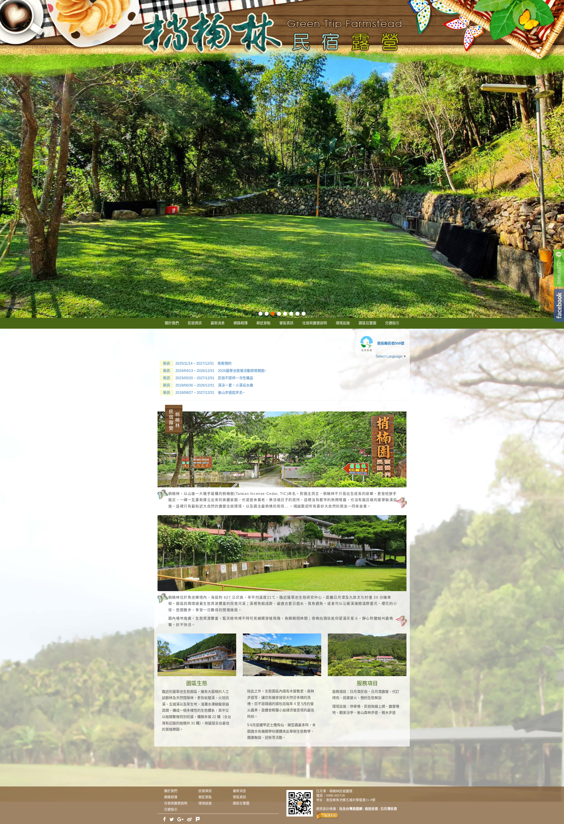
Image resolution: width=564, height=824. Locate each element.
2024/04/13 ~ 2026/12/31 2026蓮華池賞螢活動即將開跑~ (215, 371)
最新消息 (218, 323)
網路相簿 (241, 323)
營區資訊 (286, 323)
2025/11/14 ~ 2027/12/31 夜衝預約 (197, 363)
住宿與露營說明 (314, 323)
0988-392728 (335, 795)
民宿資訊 (195, 323)
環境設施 (343, 323)
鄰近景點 (263, 323)
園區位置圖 (367, 323)
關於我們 (172, 323)
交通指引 (392, 323)
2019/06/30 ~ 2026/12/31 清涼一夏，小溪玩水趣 (208, 385)
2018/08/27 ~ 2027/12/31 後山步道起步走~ (204, 392)
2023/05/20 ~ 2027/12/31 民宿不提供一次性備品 (208, 378)
